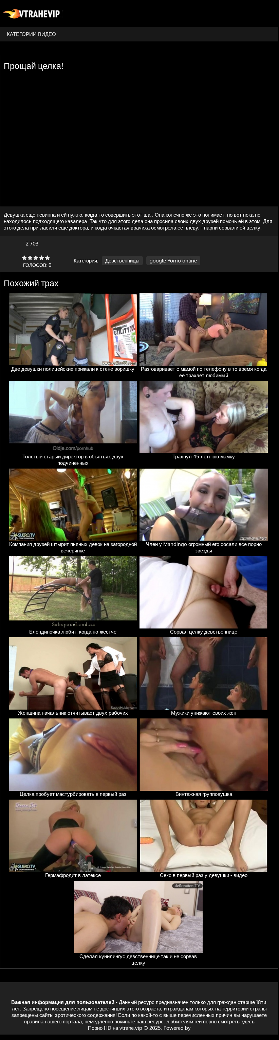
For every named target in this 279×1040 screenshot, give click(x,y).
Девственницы (122, 260)
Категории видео (31, 34)
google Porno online (173, 260)
